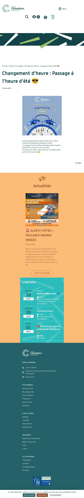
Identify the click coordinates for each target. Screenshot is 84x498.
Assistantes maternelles (31, 438)
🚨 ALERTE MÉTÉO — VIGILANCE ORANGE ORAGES (40, 235)
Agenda (25, 417)
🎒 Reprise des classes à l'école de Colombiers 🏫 (48, 329)
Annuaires (25, 405)
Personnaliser (55, 495)
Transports (26, 399)
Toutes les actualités (16, 66)
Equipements (27, 427)
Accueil (4, 66)
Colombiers (26, 460)
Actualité (25, 470)
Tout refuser (42, 495)
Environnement (27, 395)
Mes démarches (28, 392)
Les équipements (28, 467)
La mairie (25, 463)
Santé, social (27, 402)
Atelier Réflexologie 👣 (48, 293)
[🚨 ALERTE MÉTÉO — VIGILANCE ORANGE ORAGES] (42, 209)
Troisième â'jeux (45, 311)
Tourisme (25, 420)
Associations (27, 424)
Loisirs (24, 449)
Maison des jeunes (29, 442)
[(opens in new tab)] (52, 17)
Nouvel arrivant (27, 388)
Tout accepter (29, 495)
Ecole (24, 445)
